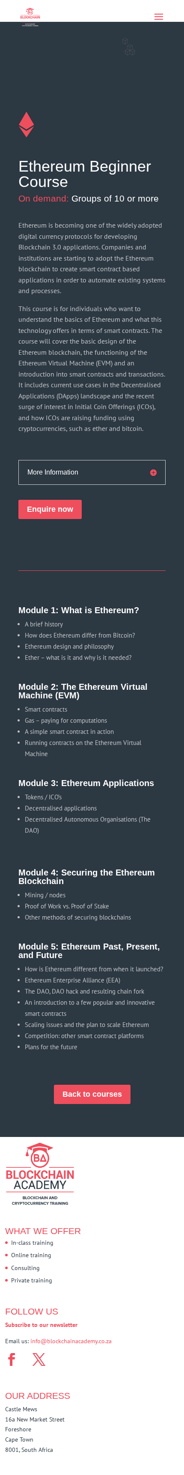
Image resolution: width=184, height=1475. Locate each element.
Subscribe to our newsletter (41, 1325)
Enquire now (50, 509)
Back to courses (92, 1094)
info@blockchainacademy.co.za (71, 1341)
